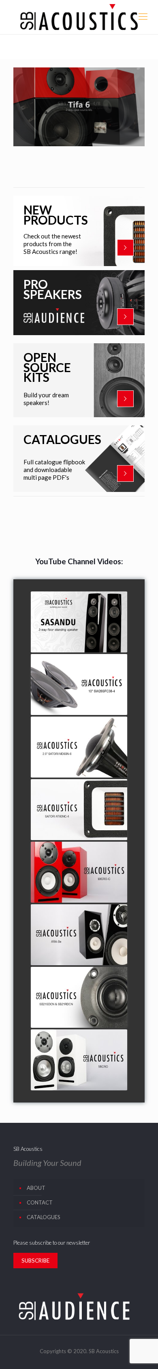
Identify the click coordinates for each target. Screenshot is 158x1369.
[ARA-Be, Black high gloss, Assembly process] (79, 934)
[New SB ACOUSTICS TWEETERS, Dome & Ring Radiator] (79, 997)
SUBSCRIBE (35, 1260)
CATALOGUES (43, 1217)
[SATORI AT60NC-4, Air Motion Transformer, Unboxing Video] (79, 809)
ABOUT (36, 1188)
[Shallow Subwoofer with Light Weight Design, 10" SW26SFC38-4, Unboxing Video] (79, 684)
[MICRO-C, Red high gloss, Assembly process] (79, 872)
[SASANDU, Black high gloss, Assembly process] (79, 621)
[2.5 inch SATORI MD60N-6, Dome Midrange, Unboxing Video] (79, 747)
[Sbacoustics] (79, 17)
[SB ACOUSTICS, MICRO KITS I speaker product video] (79, 1059)
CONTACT (40, 1202)
